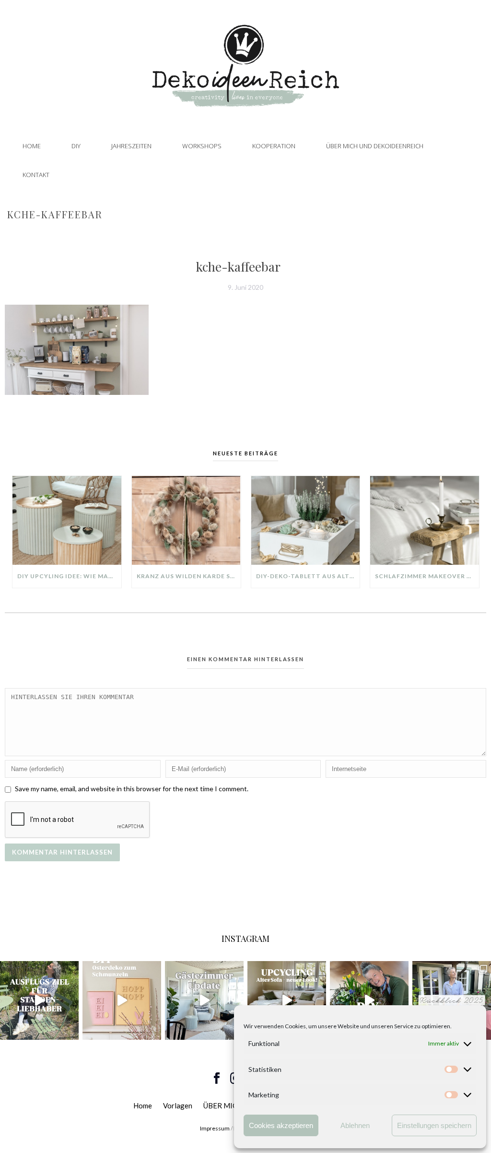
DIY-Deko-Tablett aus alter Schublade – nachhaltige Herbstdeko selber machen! (308, 576)
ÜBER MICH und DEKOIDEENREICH (374, 146)
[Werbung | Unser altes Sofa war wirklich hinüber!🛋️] (286, 1000)
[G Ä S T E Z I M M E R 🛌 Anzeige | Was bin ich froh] (204, 1000)
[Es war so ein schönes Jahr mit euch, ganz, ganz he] (451, 1000)
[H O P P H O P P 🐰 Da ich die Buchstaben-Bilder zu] (121, 1000)
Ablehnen (355, 1125)
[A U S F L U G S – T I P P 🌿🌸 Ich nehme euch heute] (39, 1000)
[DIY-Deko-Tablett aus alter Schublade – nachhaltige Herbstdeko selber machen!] (305, 520)
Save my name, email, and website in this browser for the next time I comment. (131, 789)
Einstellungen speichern (434, 1125)
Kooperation (273, 146)
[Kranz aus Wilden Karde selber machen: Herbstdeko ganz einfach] (186, 520)
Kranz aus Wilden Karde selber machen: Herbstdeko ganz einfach (189, 576)
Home (32, 146)
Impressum (215, 1128)
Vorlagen (177, 1105)
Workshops (202, 146)
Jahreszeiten (131, 146)
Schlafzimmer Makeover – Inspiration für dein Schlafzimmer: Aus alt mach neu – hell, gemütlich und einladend (427, 576)
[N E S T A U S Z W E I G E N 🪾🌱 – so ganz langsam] (369, 1000)
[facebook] (216, 1078)
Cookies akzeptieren (281, 1125)
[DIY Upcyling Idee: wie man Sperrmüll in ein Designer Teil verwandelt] (66, 520)
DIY (76, 146)
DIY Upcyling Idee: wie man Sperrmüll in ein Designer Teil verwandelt (69, 576)
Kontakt (36, 174)
